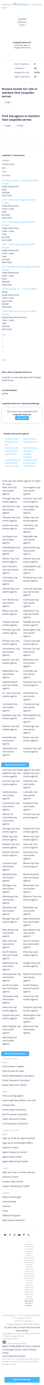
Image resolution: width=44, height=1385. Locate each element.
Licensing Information (14, 1356)
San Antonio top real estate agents (11, 509)
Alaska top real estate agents (31, 775)
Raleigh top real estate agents (31, 623)
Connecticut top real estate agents (11, 806)
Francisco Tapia (12, 466)
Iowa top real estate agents (30, 846)
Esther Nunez (11, 454)
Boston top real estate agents (10, 661)
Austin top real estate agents (10, 527)
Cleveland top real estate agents (30, 696)
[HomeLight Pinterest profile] (24, 1235)
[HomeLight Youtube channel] (19, 1235)
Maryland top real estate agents (9, 877)
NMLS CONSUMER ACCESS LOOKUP (21, 1346)
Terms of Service (23, 1320)
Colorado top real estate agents (30, 795)
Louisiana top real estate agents (9, 866)
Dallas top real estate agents (31, 519)
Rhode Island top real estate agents (32, 977)
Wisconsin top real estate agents (30, 1029)
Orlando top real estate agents (11, 631)
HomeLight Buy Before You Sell (19, 1100)
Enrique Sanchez (30, 460)
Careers (6, 1206)
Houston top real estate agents (32, 500)
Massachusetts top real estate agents (31, 877)
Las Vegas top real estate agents (9, 539)
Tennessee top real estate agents (10, 999)
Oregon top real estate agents (31, 964)
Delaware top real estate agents (30, 806)
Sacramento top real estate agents (11, 652)
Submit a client (10, 1147)
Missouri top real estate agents (32, 898)
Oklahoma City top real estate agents (31, 614)
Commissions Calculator (15, 1123)
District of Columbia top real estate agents (9, 819)
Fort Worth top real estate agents (10, 603)
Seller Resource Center (14, 1118)
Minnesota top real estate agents (31, 888)
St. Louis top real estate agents (11, 694)
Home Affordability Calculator (18, 1075)
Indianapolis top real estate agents (32, 569)
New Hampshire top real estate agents (31, 922)
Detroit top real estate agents (10, 728)
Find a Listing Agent (12, 1095)
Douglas (7, 102)
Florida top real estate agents (31, 816)
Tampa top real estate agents (10, 623)
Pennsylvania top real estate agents (11, 977)
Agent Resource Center (14, 1152)
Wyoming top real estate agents (9, 1040)
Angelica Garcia (30, 442)
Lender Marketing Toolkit (15, 1186)
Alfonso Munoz (11, 451)
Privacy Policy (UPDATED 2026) (23, 1324)
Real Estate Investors (13, 1220)
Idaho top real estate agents (9, 838)
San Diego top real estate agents (30, 509)
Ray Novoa (28, 451)
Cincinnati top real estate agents (9, 707)
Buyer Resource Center (14, 1084)
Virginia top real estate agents (10, 1017)
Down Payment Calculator (16, 1080)
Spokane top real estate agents (11, 717)
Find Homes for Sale (13, 1071)
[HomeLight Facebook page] (10, 1235)
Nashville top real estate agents (30, 539)
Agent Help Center (12, 1156)
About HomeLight (11, 1196)
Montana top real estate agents (9, 910)
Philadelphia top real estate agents (11, 550)
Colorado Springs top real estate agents (32, 592)
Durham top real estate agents (32, 750)
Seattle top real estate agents (10, 590)
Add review (22, 418)
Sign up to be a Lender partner (18, 1172)
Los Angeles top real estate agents (31, 490)
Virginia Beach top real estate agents (10, 685)
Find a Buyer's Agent (13, 1066)
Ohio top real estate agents (30, 953)
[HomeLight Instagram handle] (14, 1235)
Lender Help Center (12, 1181)
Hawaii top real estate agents (31, 830)
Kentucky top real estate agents (30, 855)
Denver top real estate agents (10, 560)
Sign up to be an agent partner (18, 1138)
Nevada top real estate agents (10, 920)
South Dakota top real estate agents (31, 988)
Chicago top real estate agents (11, 500)
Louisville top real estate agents (30, 674)
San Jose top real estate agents (32, 683)
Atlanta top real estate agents (31, 560)
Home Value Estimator (14, 1109)
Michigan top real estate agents (9, 888)
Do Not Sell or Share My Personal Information (22, 1329)
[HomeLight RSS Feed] (29, 1235)
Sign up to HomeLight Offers (17, 1142)
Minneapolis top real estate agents (32, 718)
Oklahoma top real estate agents (10, 966)
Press (5, 1210)
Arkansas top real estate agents (30, 784)
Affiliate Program (11, 1215)
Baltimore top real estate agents (30, 663)
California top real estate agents (9, 795)
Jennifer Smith (29, 463)
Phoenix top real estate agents (11, 519)
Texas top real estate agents (30, 998)
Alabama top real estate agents (11, 775)
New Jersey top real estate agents (10, 933)
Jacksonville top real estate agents (31, 550)
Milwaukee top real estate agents (10, 674)
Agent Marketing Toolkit (15, 1161)
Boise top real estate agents (30, 739)
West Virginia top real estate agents (11, 1029)
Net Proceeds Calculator (15, 1114)
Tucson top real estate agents (31, 642)
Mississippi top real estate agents (10, 899)
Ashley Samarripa (12, 460)
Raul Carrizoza (29, 439)
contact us (28, 1305)
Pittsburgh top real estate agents (31, 729)
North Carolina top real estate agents (31, 944)
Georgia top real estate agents (11, 830)
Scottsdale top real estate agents (31, 603)
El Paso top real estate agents (10, 642)
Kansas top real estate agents (10, 854)
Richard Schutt (11, 463)
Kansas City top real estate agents (31, 652)
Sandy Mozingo (30, 448)
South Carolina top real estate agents (10, 988)
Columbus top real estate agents (9, 581)
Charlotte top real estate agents (30, 528)
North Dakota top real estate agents (10, 955)
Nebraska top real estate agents (30, 910)
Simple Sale (8, 1105)
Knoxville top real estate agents (9, 740)
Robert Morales (12, 448)
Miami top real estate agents (10, 612)
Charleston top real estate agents (31, 707)
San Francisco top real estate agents (10, 569)
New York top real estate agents (9, 490)
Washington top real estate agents (31, 633)
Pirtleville (20, 125)
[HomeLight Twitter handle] (5, 1235)
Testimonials (9, 1201)
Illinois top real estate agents (31, 838)
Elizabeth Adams (12, 439)
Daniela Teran (29, 466)
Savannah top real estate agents (9, 751)
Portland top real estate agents (32, 579)
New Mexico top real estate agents (31, 933)
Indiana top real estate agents (10, 846)
